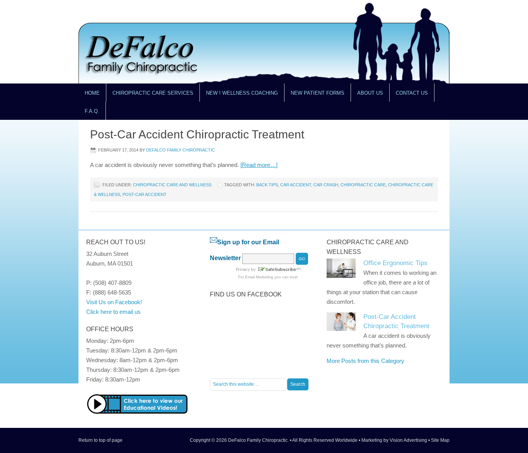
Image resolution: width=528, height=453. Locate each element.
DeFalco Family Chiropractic (180, 150)
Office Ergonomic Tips (395, 263)
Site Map (440, 440)
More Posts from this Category (365, 361)
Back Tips (267, 184)
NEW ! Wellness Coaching (242, 93)
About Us (367, 96)
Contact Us (409, 96)
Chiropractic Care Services (149, 96)
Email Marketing (259, 277)
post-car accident (145, 194)
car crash (325, 184)
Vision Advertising (408, 440)
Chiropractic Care (363, 184)
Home (92, 93)
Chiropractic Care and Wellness (172, 184)
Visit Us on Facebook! (114, 302)
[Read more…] (259, 165)
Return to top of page (100, 440)
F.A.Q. (92, 111)
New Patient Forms (317, 93)
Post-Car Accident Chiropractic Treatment (197, 134)
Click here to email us (113, 311)
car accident (295, 184)
